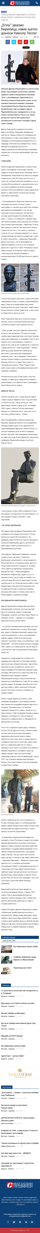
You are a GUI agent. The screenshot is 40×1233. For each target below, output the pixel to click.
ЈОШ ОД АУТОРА (8, 941)
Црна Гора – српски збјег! (12, 1056)
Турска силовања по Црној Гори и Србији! (20, 1143)
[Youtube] (32, 1222)
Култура (4, 12)
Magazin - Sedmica (11, 37)
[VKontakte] (26, 1222)
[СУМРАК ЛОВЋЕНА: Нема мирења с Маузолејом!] (6, 960)
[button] (37, 3)
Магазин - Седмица (8, 996)
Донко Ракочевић (7, 1123)
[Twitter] (14, 1222)
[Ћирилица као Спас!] (6, 970)
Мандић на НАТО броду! (12, 1036)
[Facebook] (8, 1222)
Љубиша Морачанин (8, 1146)
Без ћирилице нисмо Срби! (25, 946)
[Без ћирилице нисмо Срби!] (6, 949)
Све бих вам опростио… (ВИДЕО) (16, 1153)
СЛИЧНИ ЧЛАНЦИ (8, 937)
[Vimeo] (20, 1222)
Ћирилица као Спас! (22, 968)
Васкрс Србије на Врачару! (13, 1013)
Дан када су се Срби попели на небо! (18, 1003)
